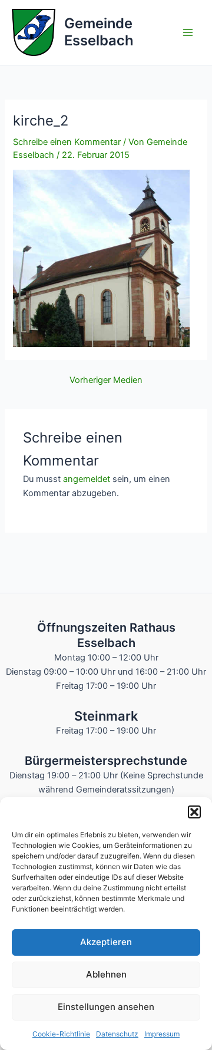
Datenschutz (117, 1033)
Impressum (162, 1033)
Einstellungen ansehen (106, 1006)
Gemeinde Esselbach (99, 31)
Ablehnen (106, 974)
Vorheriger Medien (106, 380)
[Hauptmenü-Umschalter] (187, 32)
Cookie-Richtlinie (61, 1033)
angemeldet (86, 479)
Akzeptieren (106, 941)
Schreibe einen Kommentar (67, 142)
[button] (194, 812)
